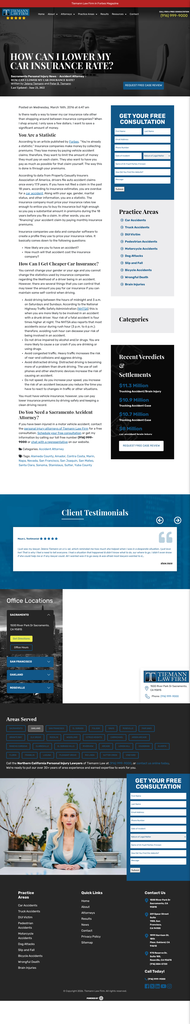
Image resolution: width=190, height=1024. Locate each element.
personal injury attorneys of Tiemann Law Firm (56, 428)
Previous (157, 518)
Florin (12, 755)
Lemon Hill (124, 746)
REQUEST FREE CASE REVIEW (143, 85)
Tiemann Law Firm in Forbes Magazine (95, 3)
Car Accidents (135, 220)
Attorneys (66, 14)
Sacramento (16, 728)
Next (175, 518)
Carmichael (116, 737)
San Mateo (86, 460)
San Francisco (49, 460)
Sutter (68, 465)
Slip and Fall (134, 263)
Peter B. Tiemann (60, 84)
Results (104, 14)
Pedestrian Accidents (141, 241)
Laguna (47, 755)
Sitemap (87, 942)
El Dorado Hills (65, 746)
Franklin (29, 755)
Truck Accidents (137, 227)
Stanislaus (56, 465)
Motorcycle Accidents (141, 248)
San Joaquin (68, 460)
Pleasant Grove (67, 755)
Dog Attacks (134, 256)
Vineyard (131, 755)
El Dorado (78, 728)
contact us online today (153, 763)
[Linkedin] (157, 986)
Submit (119, 189)
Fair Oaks (147, 728)
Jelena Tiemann (34, 84)
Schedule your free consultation (59, 433)
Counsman (144, 746)
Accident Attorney (51, 449)
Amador (60, 456)
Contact (134, 14)
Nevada (32, 460)
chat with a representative (49, 442)
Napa (22, 460)
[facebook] (147, 986)
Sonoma (41, 465)
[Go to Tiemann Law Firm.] (33, 76)
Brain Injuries (135, 284)
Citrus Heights (94, 737)
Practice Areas (86, 14)
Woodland (71, 737)
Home (41, 14)
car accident (34, 193)
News (85, 924)
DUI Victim (132, 234)
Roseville (128, 728)
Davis (111, 728)
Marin (90, 456)
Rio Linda (90, 755)
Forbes (74, 141)
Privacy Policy (91, 936)
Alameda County (42, 456)
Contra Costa (76, 456)
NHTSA (83, 308)
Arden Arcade (139, 737)
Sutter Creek (110, 755)
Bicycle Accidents (138, 270)
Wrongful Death (136, 277)
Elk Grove (36, 737)
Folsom (96, 728)
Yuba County (83, 465)
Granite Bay (15, 737)
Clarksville (42, 746)
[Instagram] (169, 986)
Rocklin (54, 737)
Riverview (88, 746)
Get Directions (21, 639)
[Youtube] (163, 986)
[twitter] (152, 986)
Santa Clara (27, 465)
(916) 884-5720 (158, 964)
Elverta (162, 746)
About (51, 14)
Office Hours (21, 647)
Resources (118, 14)
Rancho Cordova (18, 746)
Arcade (106, 746)
